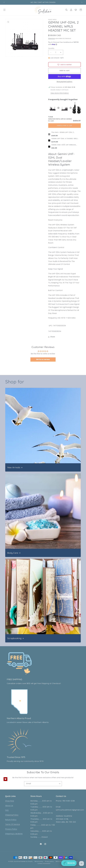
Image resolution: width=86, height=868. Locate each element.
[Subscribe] (59, 783)
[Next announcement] (82, 2)
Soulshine (17, 861)
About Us (9, 805)
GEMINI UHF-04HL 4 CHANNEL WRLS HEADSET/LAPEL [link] (64, 139)
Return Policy (10, 819)
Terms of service (61, 861)
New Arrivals (13, 467)
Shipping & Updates (14, 833)
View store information (60, 93)
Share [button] (52, 337)
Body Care (12, 553)
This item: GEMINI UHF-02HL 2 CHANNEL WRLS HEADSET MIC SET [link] (63, 132)
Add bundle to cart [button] (64, 125)
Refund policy (39, 861)
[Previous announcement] (4, 2)
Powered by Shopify (26, 861)
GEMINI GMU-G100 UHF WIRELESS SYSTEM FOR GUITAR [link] (63, 145)
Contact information (44, 863)
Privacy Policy (11, 829)
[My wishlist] (75, 10)
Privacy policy (49, 861)
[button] (4, 10)
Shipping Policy (11, 815)
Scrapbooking (14, 638)
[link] (52, 108)
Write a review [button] (43, 359)
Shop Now (9, 801)
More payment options (64, 81)
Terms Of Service (12, 824)
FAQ (7, 810)
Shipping (51, 38)
